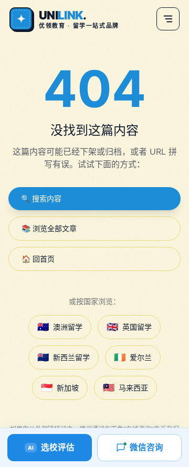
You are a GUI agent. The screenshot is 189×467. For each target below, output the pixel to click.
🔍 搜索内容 (41, 198)
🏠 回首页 (38, 258)
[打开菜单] (168, 18)
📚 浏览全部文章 (49, 228)
